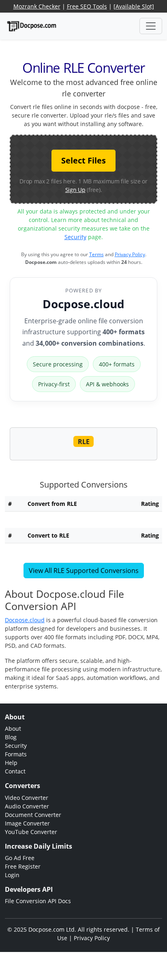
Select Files (83, 160)
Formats (16, 754)
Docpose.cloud (83, 303)
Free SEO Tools (87, 6)
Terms (96, 254)
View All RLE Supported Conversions (84, 570)
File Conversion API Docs (38, 901)
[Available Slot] (133, 6)
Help (11, 763)
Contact (15, 771)
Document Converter (33, 815)
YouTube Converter (31, 832)
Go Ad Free (19, 858)
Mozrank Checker (36, 6)
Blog (11, 737)
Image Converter (27, 823)
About (13, 728)
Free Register (23, 866)
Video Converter (26, 798)
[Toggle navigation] (150, 26)
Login (12, 875)
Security (75, 237)
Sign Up (75, 190)
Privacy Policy (130, 254)
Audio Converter (27, 806)
